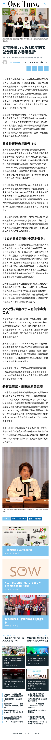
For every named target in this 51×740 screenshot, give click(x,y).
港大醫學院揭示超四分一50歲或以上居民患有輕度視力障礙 (37, 684)
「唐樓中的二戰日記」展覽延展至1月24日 (13, 639)
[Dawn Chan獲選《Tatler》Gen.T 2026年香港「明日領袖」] (25, 569)
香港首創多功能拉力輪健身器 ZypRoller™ (13, 683)
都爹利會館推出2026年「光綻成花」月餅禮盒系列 (37, 723)
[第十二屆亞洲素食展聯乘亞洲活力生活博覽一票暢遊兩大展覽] (13, 651)
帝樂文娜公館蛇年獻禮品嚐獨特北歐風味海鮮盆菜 (38, 639)
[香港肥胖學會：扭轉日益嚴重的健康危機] (25, 605)
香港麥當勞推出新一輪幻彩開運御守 (37, 711)
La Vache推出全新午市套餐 (13, 722)
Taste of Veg (19, 518)
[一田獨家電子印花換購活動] (25, 536)
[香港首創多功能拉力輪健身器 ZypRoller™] (13, 674)
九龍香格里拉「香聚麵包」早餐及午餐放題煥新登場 (37, 695)
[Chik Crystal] (5, 62)
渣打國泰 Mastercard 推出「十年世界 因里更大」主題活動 (13, 706)
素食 (30, 518)
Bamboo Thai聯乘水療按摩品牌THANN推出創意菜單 (13, 695)
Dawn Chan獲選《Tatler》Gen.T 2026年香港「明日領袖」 (23, 584)
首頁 (3, 58)
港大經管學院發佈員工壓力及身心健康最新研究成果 (37, 660)
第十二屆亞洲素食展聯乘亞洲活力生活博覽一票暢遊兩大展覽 (13, 661)
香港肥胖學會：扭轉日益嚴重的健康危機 (24, 621)
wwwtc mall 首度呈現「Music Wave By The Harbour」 (36, 706)
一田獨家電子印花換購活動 (18, 550)
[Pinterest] (40, 68)
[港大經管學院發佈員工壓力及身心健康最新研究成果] (37, 651)
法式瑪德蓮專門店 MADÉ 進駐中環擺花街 (37, 700)
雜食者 (38, 518)
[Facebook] (28, 68)
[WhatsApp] (46, 68)
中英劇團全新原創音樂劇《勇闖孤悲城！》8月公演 (36, 718)
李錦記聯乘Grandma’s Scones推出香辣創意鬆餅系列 (13, 712)
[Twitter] (34, 68)
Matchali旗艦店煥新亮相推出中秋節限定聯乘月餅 (13, 718)
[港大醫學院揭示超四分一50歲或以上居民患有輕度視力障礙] (37, 674)
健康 (8, 58)
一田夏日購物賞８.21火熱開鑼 (13, 700)
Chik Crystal (14, 62)
